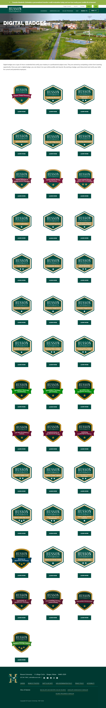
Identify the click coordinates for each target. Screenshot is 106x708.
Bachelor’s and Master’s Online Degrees (53, 690)
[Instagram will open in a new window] (53, 678)
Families (82, 6)
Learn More (22, 111)
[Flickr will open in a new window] (56, 678)
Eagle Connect (67, 6)
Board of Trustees (33, 683)
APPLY (89, 6)
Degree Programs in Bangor (65, 693)
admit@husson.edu (35, 677)
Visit (77, 11)
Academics (44, 11)
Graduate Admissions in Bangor (78, 690)
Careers (22, 683)
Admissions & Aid (55, 11)
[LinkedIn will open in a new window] (50, 678)
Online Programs (67, 11)
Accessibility (90, 683)
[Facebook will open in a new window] (43, 678)
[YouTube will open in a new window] (47, 678)
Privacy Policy (79, 683)
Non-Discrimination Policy (64, 683)
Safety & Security (47, 683)
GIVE (96, 6)
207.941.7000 (24, 677)
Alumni (75, 6)
